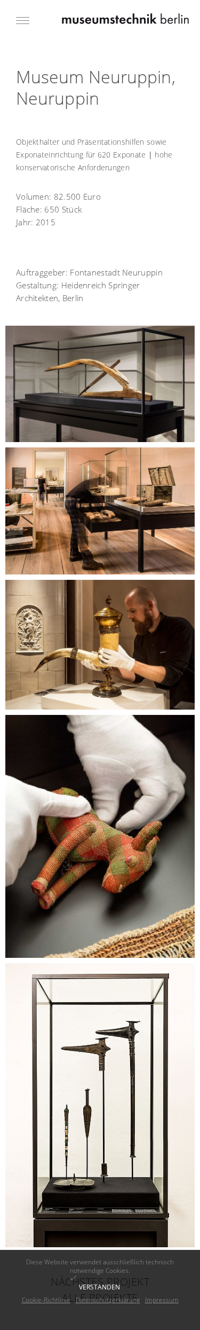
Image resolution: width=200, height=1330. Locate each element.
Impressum (162, 1299)
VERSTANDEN (99, 1287)
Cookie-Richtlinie (46, 1299)
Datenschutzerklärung (108, 1299)
